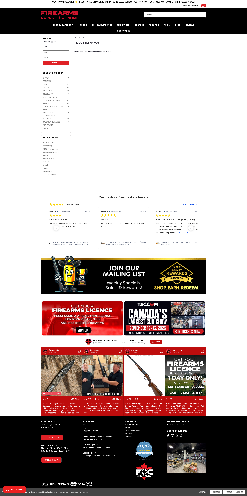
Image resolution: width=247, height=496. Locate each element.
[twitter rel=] (177, 435)
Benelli (46, 162)
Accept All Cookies (234, 491)
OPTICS (46, 87)
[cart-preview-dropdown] (202, 5)
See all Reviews (190, 204)
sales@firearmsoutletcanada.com (97, 447)
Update (56, 63)
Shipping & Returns (90, 431)
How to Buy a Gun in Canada (178, 425)
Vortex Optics (49, 142)
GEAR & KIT (47, 103)
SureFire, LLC (48, 171)
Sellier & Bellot (49, 158)
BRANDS (46, 78)
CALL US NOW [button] (51, 460)
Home (76, 37)
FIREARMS (47, 81)
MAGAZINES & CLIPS (51, 100)
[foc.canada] (45, 351)
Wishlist (86, 425)
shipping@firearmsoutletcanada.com (99, 456)
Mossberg (47, 145)
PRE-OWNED (123, 25)
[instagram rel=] (172, 435)
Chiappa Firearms (51, 152)
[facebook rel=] (168, 435)
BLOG (178, 25)
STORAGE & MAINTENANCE (49, 114)
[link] (68, 243)
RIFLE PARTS (48, 94)
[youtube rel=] (181, 435)
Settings (202, 491)
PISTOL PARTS (49, 90)
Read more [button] (183, 232)
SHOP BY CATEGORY (63, 25)
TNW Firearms (86, 37)
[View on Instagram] (79, 351)
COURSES (139, 25)
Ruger (45, 155)
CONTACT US (123, 30)
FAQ (166, 25)
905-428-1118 (96, 439)
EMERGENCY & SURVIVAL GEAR (53, 108)
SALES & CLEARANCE (102, 25)
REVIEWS (190, 25)
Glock (45, 165)
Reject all (216, 491)
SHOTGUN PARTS (50, 97)
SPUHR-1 (46, 168)
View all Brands (49, 174)
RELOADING (47, 118)
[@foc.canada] (88, 341)
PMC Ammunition (51, 149)
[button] (56, 46)
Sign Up (194, 5)
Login (184, 5)
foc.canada (54, 350)
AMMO (46, 84)
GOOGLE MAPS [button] (52, 437)
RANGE (83, 25)
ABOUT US (154, 25)
